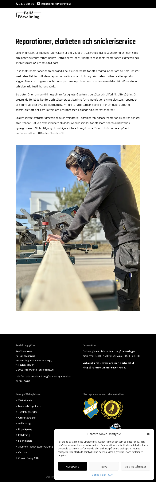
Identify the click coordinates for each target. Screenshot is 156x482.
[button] (148, 434)
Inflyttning (24, 435)
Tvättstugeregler (27, 412)
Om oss (22, 452)
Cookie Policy (99, 474)
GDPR (111, 474)
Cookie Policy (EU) (28, 458)
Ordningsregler (27, 417)
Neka (104, 466)
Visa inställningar (135, 466)
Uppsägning (25, 429)
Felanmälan (25, 440)
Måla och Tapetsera (29, 406)
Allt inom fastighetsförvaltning (35, 446)
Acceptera (72, 466)
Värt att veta (25, 400)
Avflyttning (24, 423)
